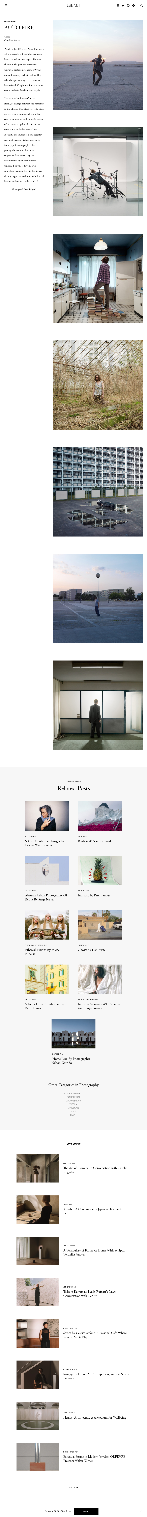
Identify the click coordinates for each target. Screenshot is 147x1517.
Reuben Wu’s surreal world (95, 841)
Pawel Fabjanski (30, 189)
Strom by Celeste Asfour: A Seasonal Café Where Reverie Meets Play (95, 1335)
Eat (70, 1204)
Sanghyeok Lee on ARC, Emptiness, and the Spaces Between (96, 1376)
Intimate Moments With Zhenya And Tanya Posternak (99, 1006)
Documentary (73, 1100)
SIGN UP (86, 1511)
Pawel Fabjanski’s (12, 49)
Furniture (74, 1369)
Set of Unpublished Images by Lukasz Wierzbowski (44, 843)
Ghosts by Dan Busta (92, 950)
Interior (73, 1328)
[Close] (141, 1511)
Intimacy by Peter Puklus (94, 895)
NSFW (73, 1111)
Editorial (94, 999)
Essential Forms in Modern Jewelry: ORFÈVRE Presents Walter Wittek (94, 1458)
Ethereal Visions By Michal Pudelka (42, 952)
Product (74, 1452)
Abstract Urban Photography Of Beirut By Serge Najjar (46, 897)
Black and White (73, 1093)
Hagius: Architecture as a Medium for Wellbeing (94, 1417)
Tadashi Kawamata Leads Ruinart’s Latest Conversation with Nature (89, 1294)
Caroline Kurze (12, 40)
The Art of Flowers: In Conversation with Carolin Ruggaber (95, 1170)
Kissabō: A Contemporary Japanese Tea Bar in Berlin (92, 1211)
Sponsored (72, 1287)
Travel (73, 1115)
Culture (72, 1413)
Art (64, 1163)
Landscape (73, 1107)
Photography (10, 21)
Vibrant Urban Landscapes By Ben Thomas (44, 1006)
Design (66, 1328)
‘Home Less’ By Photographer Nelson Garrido (71, 1061)
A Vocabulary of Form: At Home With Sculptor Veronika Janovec (94, 1252)
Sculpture (71, 1163)
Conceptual (43, 945)
